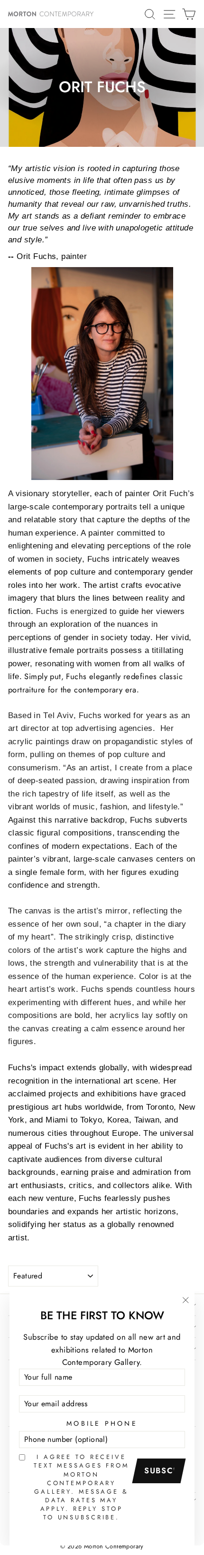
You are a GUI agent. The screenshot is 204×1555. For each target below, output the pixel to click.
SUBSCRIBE (162, 1470)
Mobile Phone (102, 1423)
